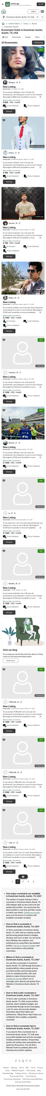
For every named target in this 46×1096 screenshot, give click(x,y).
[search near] (3, 17)
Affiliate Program (18, 1070)
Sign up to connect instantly (24, 946)
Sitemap (14, 1068)
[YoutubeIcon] (23, 1061)
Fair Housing (30, 1070)
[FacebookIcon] (16, 1061)
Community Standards (12, 1079)
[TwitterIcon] (19, 1061)
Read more (10, 661)
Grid (6, 37)
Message (9, 111)
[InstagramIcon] (30, 1061)
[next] (42, 17)
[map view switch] (23, 876)
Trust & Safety (30, 1076)
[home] (3, 23)
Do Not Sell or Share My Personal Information (23, 1086)
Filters (37, 37)
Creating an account (32, 912)
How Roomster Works (23, 1082)
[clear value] (37, 17)
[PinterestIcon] (26, 1061)
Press (8, 1070)
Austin (34, 24)
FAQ (27, 1068)
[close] (2, 4)
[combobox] (20, 17)
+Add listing (38, 43)
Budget (28, 37)
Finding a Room (21, 1073)
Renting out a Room (36, 1073)
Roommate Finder (16, 1076)
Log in (33, 11)
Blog (39, 1070)
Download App (8, 1073)
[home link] (3, 11)
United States (14, 24)
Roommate (16, 37)
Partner (6, 1068)
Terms (21, 1068)
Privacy (40, 1068)
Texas (25, 24)
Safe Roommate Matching (32, 1079)
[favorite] (4, 50)
